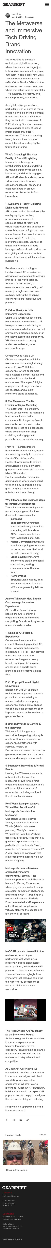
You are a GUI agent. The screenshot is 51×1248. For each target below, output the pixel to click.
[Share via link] (27, 1120)
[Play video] (25, 930)
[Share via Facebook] (6, 1120)
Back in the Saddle (16, 1169)
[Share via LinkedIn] (20, 1120)
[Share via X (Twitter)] (13, 1120)
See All (42, 1134)
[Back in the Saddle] (25, 1152)
